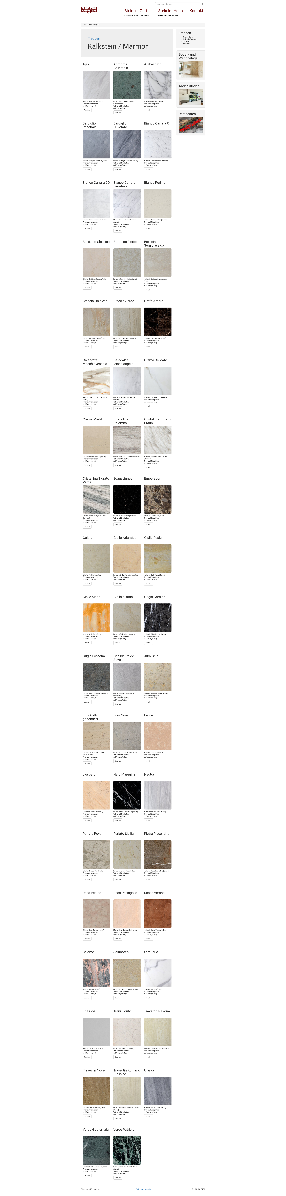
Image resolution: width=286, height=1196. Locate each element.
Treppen (185, 33)
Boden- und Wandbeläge (188, 56)
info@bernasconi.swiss (143, 1189)
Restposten (187, 114)
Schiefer (186, 41)
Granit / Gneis (188, 37)
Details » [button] (87, 110)
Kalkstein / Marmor (190, 39)
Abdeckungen (189, 86)
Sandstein (186, 44)
